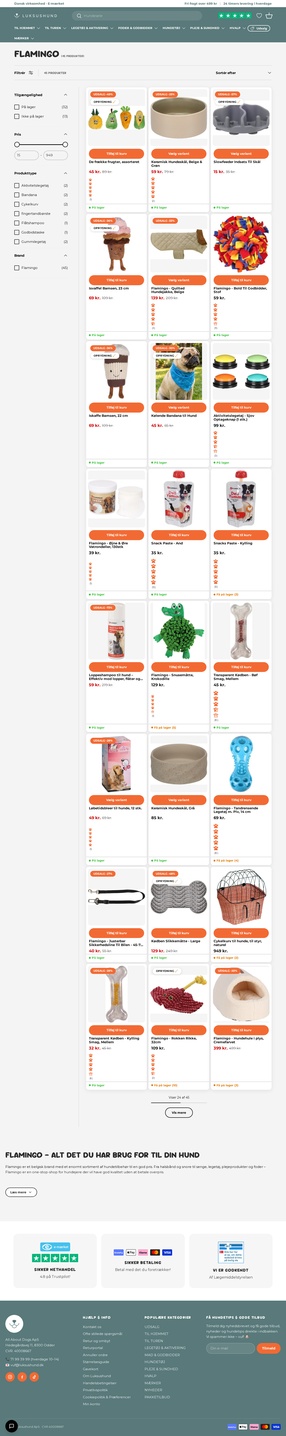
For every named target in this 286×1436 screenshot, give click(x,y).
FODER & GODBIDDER (135, 28)
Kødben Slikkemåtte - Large (175, 941)
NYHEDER (153, 1390)
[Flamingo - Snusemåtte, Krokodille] (178, 631)
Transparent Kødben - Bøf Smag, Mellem (236, 677)
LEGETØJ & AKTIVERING (89, 28)
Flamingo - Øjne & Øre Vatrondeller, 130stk (108, 545)
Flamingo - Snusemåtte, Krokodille (172, 677)
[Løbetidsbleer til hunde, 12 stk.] (116, 764)
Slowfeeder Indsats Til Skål (237, 162)
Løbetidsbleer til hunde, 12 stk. (115, 808)
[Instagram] (10, 1377)
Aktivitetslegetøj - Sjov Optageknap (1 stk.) (234, 417)
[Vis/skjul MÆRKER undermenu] (32, 38)
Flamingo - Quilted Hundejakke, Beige (168, 290)
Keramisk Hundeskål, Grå (173, 808)
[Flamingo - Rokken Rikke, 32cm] (178, 994)
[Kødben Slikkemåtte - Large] (178, 897)
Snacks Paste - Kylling (233, 543)
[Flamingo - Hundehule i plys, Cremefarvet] (241, 994)
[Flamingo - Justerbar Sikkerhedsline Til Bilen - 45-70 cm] (116, 897)
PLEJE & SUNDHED (204, 28)
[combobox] (137, 16)
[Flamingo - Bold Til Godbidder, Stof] (241, 244)
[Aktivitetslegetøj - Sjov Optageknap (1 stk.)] (241, 371)
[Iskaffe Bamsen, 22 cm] (116, 371)
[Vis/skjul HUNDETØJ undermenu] (183, 28)
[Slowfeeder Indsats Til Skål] (241, 117)
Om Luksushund (97, 1376)
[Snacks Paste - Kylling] (241, 499)
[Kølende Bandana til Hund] (178, 371)
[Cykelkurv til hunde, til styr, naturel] (241, 897)
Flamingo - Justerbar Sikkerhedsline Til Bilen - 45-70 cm (116, 943)
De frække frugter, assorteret (114, 162)
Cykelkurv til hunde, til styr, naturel (238, 943)
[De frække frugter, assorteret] (116, 117)
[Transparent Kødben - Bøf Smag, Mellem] (241, 631)
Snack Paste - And (167, 543)
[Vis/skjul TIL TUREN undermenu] (64, 28)
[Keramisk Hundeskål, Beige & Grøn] (178, 117)
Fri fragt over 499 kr (201, 3)
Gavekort (90, 1369)
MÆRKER (21, 38)
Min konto (91, 1404)
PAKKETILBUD (157, 1397)
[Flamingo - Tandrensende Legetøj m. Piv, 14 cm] (241, 764)
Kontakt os (92, 1327)
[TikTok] (34, 1377)
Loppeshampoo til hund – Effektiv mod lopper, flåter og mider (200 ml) (114, 677)
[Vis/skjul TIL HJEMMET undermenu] (38, 28)
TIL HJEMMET (24, 28)
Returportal (93, 1348)
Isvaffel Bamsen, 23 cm (109, 288)
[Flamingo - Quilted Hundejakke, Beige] (178, 244)
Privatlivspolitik (95, 1390)
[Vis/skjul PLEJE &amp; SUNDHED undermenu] (223, 28)
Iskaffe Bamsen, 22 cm (108, 416)
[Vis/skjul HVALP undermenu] (244, 28)
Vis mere (179, 1113)
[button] (269, 16)
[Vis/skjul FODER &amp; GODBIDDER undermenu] (156, 28)
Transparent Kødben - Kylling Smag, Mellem (114, 1040)
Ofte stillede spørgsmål (102, 1334)
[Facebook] (22, 1377)
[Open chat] (11, 1426)
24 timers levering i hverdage (247, 3)
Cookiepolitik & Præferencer (107, 1397)
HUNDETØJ (171, 28)
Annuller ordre (95, 1355)
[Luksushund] (39, 1324)
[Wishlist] (259, 16)
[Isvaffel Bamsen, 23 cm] (116, 244)
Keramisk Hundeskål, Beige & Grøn (176, 163)
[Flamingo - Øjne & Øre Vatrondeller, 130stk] (116, 499)
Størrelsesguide (96, 1362)
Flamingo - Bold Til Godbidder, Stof (240, 290)
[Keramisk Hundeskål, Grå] (178, 764)
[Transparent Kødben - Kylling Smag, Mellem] (116, 994)
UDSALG (152, 1327)
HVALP (235, 28)
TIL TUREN (53, 28)
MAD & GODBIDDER (162, 1355)
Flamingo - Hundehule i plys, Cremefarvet (239, 1040)
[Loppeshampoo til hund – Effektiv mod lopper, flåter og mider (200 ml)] (116, 631)
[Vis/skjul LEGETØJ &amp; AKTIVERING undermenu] (111, 28)
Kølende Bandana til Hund (174, 416)
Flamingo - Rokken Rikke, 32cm (174, 1040)
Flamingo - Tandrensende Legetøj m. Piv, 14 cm (236, 810)
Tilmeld (268, 1348)
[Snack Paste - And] (178, 499)
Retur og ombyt (96, 1341)
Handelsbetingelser (99, 1383)
